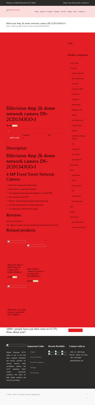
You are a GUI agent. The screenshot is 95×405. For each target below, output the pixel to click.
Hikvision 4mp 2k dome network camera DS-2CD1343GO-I (30, 26)
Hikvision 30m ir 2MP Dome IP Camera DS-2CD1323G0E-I (15, 268)
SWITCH (74, 131)
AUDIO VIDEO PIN (78, 73)
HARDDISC (75, 99)
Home (65, 3)
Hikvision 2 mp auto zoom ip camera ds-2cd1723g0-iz (17, 312)
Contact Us (85, 3)
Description (28, 138)
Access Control (74, 63)
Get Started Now (75, 330)
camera (32, 135)
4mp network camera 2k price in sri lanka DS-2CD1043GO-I (35, 272)
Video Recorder (74, 217)
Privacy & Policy (36, 357)
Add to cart (14, 138)
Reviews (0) (12, 142)
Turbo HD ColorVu (77, 201)
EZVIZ (74, 180)
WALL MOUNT (76, 160)
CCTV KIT (75, 84)
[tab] (35, 138)
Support (32, 352)
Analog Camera (76, 175)
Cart (69, 3)
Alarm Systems (74, 165)
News (75, 11)
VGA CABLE (76, 154)
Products (50, 11)
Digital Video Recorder (78, 222)
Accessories (73, 68)
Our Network (34, 373)
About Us (43, 11)
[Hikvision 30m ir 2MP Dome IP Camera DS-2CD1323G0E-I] (17, 242)
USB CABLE (75, 149)
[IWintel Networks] (19, 11)
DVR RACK (75, 94)
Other (71, 206)
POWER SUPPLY (77, 125)
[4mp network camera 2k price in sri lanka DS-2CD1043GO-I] (36, 246)
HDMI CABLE (76, 105)
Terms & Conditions (37, 362)
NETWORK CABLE (78, 120)
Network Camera (41, 135)
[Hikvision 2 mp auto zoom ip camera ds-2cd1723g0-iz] (17, 287)
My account (76, 3)
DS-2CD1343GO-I (57, 135)
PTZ (73, 191)
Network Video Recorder (79, 227)
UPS (73, 144)
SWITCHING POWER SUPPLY (78, 137)
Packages (72, 212)
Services (63, 11)
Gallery (70, 11)
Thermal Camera (76, 196)
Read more (13, 307)
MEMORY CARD (77, 110)
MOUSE (74, 115)
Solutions (57, 11)
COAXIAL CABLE (77, 89)
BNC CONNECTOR (78, 78)
